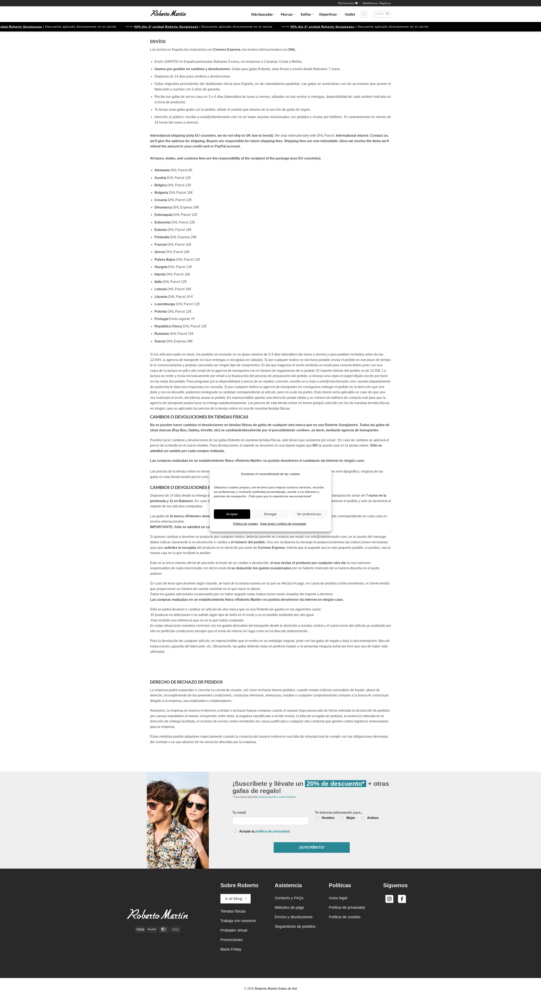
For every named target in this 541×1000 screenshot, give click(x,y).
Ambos (373, 818)
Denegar (270, 514)
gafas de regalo (298, 109)
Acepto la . (264, 831)
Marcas (286, 14)
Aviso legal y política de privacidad (283, 523)
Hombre (328, 818)
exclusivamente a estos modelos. (277, 797)
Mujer (350, 818)
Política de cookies (245, 523)
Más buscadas (262, 14)
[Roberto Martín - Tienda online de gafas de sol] (168, 14)
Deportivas (328, 14)
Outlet (350, 14)
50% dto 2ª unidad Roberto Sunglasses (148, 26)
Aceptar (232, 514)
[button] (376, 3)
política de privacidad (272, 831)
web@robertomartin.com (337, 381)
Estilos (306, 14)
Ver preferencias (309, 514)
